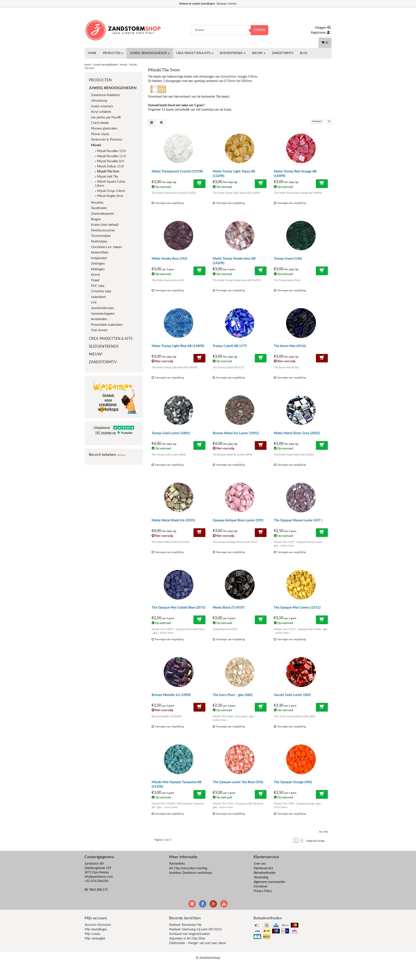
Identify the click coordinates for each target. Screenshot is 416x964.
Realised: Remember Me (185, 924)
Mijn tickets (92, 934)
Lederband (98, 297)
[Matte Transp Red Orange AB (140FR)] (301, 148)
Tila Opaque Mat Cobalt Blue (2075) (178, 607)
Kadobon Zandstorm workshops (190, 872)
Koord (95, 274)
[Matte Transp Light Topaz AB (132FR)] (239, 148)
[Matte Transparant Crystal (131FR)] (178, 148)
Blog (303, 53)
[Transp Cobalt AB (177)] (239, 323)
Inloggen (321, 27)
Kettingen (98, 269)
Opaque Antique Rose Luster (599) (238, 520)
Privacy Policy (263, 891)
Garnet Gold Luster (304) (292, 695)
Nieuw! (257, 53)
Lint (93, 302)
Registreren (319, 32)
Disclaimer (261, 886)
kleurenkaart (182, 96)
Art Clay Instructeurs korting (188, 868)
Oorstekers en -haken (106, 247)
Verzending (261, 877)
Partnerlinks (177, 863)
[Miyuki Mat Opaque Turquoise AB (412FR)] (178, 759)
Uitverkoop (99, 100)
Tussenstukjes (101, 235)
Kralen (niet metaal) (104, 224)
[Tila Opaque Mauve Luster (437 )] (301, 497)
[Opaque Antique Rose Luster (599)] (239, 497)
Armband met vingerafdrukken (189, 934)
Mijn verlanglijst (95, 938)
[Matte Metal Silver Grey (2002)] (301, 410)
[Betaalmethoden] (276, 931)
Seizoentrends (231, 53)
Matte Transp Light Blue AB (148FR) (178, 346)
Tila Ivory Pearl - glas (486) (232, 695)
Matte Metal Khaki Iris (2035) (173, 520)
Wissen (121, 455)
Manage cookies (227, 3)
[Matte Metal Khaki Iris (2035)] (178, 497)
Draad (95, 280)
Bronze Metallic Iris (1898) (171, 695)
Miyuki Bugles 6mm (110, 196)
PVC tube (97, 286)
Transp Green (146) (288, 258)
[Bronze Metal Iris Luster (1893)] (239, 410)
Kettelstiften (100, 252)
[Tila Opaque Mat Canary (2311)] (301, 584)
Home (92, 53)
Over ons (260, 863)
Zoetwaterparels (102, 213)
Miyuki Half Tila (107, 176)
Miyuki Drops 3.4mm (111, 191)
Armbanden (99, 319)
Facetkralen (99, 208)
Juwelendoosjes (102, 308)
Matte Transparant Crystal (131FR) (177, 171)
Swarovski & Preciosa (106, 139)
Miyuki (123, 65)
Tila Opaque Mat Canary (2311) (297, 607)
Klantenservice (263, 868)
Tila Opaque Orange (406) (293, 782)
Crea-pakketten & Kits (193, 53)
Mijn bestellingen (96, 929)
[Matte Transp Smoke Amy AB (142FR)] (239, 235)
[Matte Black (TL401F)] (239, 584)
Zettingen (98, 263)
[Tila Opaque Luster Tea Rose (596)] (239, 759)
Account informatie (98, 924)
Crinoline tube (101, 291)
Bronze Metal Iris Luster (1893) (236, 433)
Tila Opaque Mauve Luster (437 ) (298, 520)
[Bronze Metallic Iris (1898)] (178, 672)
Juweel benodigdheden (148, 53)
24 (329, 121)
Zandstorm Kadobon (105, 95)
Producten (112, 53)
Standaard (317, 121)
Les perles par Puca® (106, 117)
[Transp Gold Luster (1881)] (178, 410)
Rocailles (97, 202)
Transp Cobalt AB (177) (230, 346)
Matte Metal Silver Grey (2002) (297, 433)
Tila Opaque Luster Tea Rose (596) (238, 782)
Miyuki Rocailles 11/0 (111, 156)
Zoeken (259, 30)
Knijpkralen (99, 258)
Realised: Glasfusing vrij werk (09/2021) (195, 929)
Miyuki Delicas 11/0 (110, 166)
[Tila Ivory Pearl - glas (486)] (239, 672)
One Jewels (99, 330)
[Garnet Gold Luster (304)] (301, 672)
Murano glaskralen (104, 128)
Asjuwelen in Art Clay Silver (187, 938)
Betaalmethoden (265, 872)
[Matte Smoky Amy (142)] (178, 235)
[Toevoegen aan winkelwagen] (199, 183)
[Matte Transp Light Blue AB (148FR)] (178, 323)
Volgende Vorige (315, 841)
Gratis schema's (102, 106)
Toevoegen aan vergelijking (169, 203)
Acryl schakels (101, 111)
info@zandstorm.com (98, 876)
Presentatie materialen (107, 324)
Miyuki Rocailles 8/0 (110, 161)
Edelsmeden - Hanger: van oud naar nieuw (197, 943)
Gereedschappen (103, 313)
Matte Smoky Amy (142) (169, 258)
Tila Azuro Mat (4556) (290, 346)
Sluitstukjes (99, 241)
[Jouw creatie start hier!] (123, 29)
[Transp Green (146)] (301, 235)
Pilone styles (100, 134)
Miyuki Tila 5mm (108, 171)
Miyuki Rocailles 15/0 (111, 151)
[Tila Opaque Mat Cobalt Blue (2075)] (178, 584)
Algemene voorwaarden (269, 882)
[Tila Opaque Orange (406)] (301, 759)
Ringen (96, 219)
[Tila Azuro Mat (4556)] (301, 323)
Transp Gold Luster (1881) (171, 433)
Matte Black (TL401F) (228, 607)
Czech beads (100, 122)
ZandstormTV (282, 53)
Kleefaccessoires (103, 230)
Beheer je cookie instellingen (197, 3)
